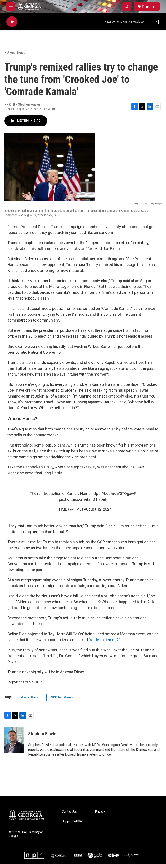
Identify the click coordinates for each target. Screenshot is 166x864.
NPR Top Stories (62, 697)
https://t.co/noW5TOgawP (113, 493)
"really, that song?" (104, 639)
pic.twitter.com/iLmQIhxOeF (83, 499)
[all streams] (159, 21)
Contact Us (69, 811)
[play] (11, 21)
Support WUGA (72, 821)
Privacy (100, 811)
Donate (148, 6)
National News (14, 52)
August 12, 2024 (98, 509)
